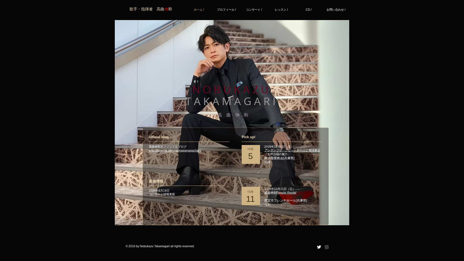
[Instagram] (326, 247)
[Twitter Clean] (319, 247)
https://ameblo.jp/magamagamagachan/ (175, 150)
